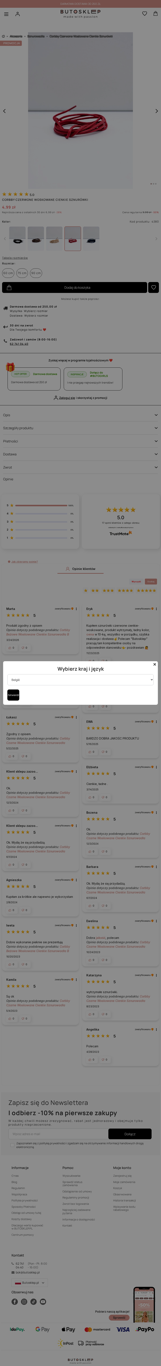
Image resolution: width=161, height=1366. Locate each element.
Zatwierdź (13, 695)
